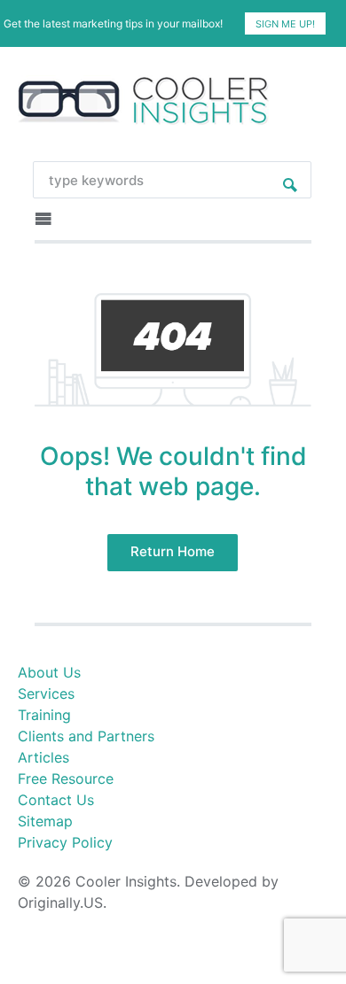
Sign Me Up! (285, 24)
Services (46, 693)
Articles (43, 757)
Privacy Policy (65, 842)
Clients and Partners (86, 736)
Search (290, 180)
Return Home (172, 551)
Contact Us (56, 800)
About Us (49, 672)
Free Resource (66, 778)
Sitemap (45, 821)
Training (44, 715)
